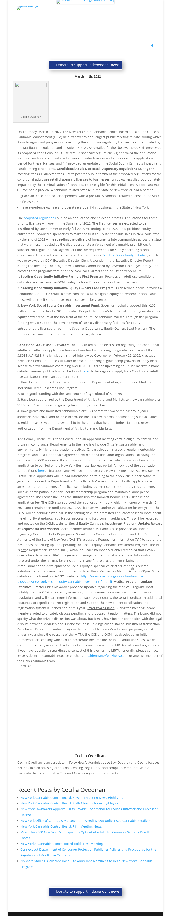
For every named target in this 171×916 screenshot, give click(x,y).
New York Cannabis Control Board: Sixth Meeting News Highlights (69, 803)
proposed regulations (40, 218)
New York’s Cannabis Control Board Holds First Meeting (61, 844)
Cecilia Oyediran (90, 755)
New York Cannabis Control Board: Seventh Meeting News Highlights (71, 797)
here (85, 371)
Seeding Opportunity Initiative (124, 255)
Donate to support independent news (88, 64)
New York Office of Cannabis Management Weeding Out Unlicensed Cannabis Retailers (85, 820)
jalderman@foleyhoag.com (107, 655)
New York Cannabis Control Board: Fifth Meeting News (61, 826)
